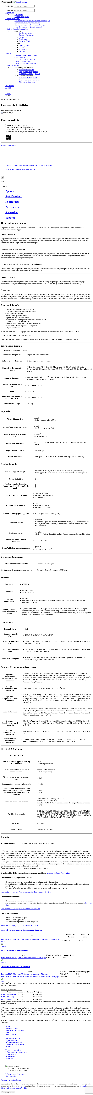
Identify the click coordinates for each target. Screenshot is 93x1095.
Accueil (8, 94)
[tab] (48, 191)
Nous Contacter (11, 1034)
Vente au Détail (24, 41)
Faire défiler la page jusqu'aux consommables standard (20, 909)
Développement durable (14, 1042)
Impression (23, 49)
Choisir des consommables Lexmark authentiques (32, 21)
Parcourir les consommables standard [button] (15, 967)
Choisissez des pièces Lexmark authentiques (30, 25)
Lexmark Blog (10, 1054)
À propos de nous (11, 1028)
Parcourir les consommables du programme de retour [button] (21, 930)
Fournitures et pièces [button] (12, 19)
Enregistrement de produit (28, 72)
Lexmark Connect (11, 1040)
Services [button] (8, 53)
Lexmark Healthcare (26, 35)
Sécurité (22, 47)
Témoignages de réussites (14, 1044)
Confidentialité (10, 1076)
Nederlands (9, 86)
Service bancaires (25, 33)
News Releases (10, 1056)
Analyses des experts (12, 1038)
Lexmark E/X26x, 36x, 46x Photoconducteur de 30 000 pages (23, 958)
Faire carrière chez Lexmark (15, 1030)
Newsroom (9, 1046)
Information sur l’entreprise (15, 1074)
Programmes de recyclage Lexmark (27, 23)
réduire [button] (3, 946)
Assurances (23, 37)
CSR (7, 1032)
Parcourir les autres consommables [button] (14, 950)
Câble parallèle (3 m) (8, 994)
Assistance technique (26, 70)
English (8, 88)
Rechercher (9, 6)
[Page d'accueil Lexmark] (20, 2)
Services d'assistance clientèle (25, 64)
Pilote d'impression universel (29, 80)
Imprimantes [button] (9, 13)
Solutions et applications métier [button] (16, 29)
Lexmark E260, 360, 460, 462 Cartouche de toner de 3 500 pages (24, 974)
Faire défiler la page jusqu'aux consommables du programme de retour (26, 892)
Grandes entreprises (22, 17)
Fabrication (23, 39)
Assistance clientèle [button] (12, 66)
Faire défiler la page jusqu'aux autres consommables (19, 925)
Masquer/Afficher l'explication (58, 873)
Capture (22, 51)
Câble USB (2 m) (7, 997)
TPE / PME (19, 15)
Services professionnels (23, 61)
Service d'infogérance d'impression (27, 55)
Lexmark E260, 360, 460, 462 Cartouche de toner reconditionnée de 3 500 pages (30, 977)
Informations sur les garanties (25, 59)
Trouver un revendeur (13, 1050)
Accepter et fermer (8, 1092)
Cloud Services (24, 45)
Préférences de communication (16, 1052)
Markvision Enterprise (27, 82)
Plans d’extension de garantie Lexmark (28, 27)
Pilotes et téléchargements (28, 78)
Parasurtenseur (6, 999)
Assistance (9, 1058)
